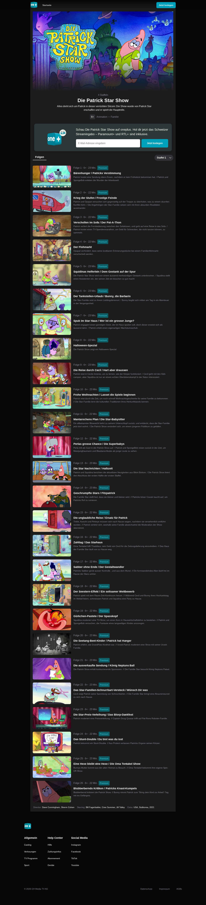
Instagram (76, 845)
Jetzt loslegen (155, 143)
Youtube (75, 865)
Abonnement (54, 858)
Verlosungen (30, 851)
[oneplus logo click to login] (34, 5)
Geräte (51, 865)
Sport (26, 865)
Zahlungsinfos (54, 851)
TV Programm (31, 858)
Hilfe (50, 845)
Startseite (46, 5)
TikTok (74, 858)
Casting (27, 845)
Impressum (164, 889)
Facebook (76, 851)
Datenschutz (146, 889)
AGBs (179, 889)
